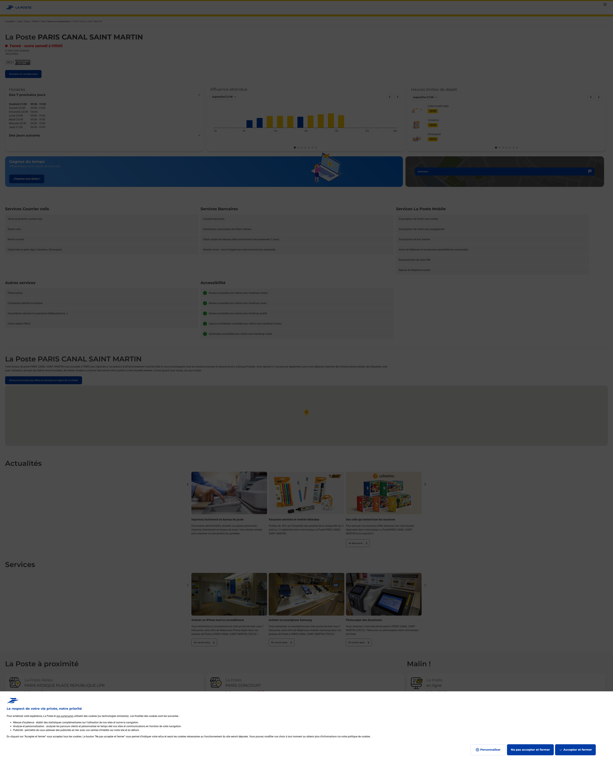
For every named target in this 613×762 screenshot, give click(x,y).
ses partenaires (64, 716)
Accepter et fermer (577, 749)
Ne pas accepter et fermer (530, 749)
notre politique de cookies (355, 736)
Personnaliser (490, 749)
